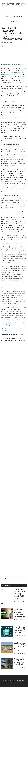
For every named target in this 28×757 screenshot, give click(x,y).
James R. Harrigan (18, 64)
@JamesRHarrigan (6, 325)
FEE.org (21, 334)
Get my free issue (14, 558)
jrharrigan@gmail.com (8, 323)
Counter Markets (14, 4)
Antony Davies (7, 64)
